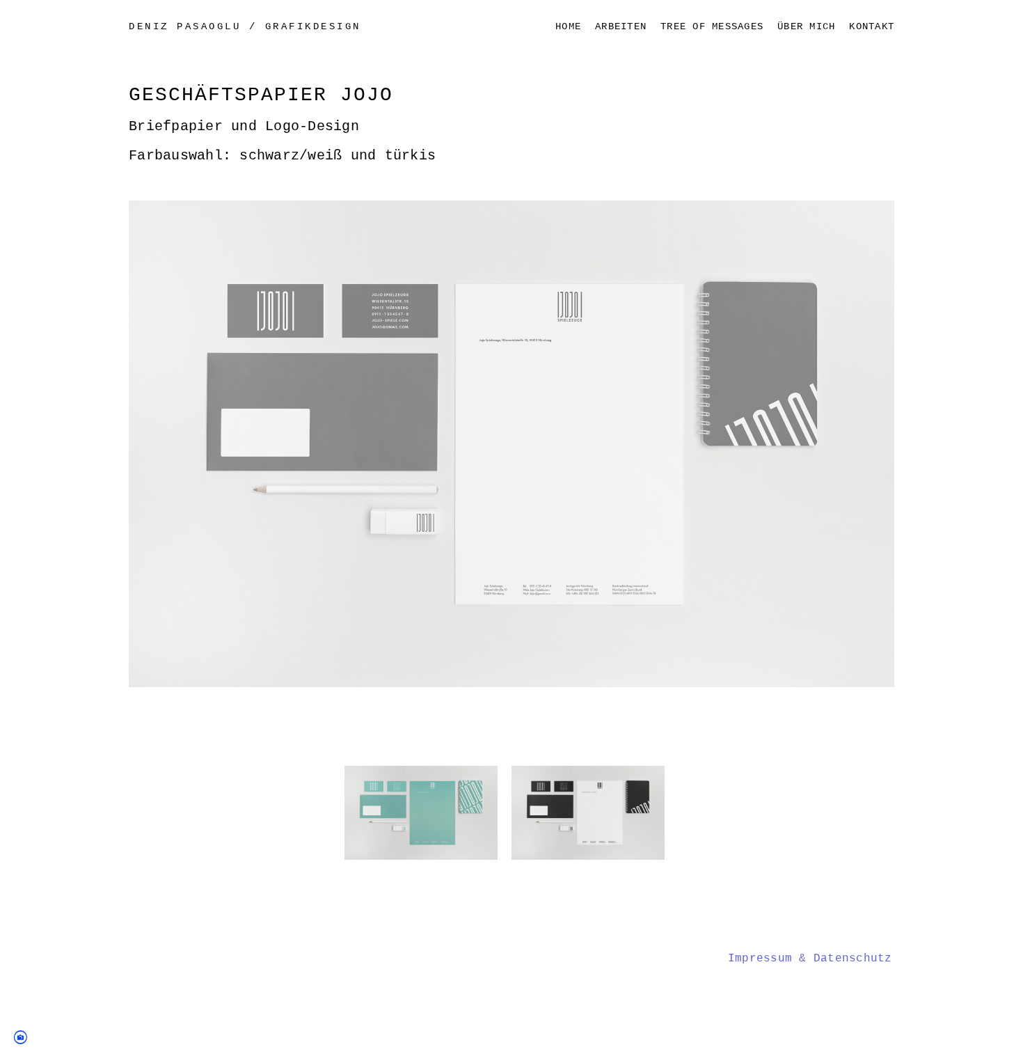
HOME (568, 26)
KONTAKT (871, 26)
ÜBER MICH (806, 26)
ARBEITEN (621, 26)
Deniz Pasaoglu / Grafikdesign (245, 26)
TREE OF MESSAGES (711, 26)
